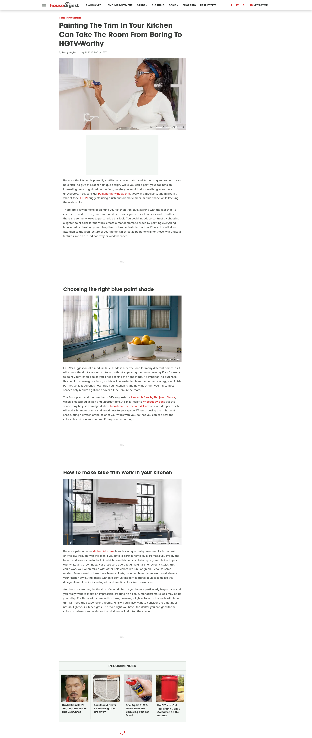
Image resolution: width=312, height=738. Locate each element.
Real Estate (208, 5)
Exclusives (93, 5)
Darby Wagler (69, 52)
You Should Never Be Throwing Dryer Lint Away (105, 708)
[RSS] (243, 6)
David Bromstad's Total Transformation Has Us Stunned (74, 708)
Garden (142, 5)
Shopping (189, 5)
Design (173, 5)
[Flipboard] (237, 6)
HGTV (84, 198)
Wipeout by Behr (153, 402)
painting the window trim (114, 193)
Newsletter (261, 5)
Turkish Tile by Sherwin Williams (130, 406)
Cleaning (158, 5)
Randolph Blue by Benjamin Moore (153, 397)
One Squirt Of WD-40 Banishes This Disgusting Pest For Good (137, 710)
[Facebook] (231, 6)
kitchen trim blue (103, 551)
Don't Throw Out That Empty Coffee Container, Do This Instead (168, 710)
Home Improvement (119, 5)
